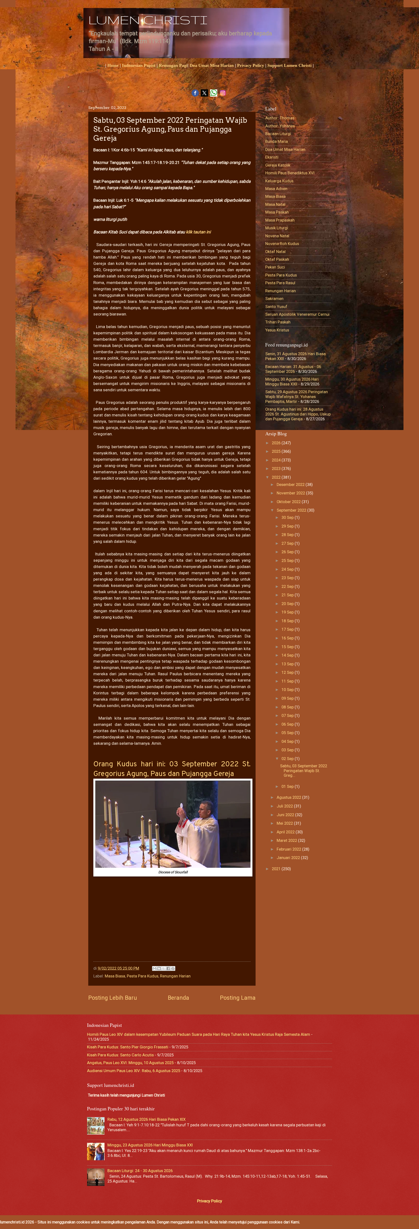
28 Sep (288, 534)
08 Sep (288, 707)
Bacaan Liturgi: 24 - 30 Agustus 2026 (140, 1170)
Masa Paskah (277, 212)
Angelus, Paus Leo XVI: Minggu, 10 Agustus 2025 (130, 1062)
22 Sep (288, 586)
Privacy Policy (250, 65)
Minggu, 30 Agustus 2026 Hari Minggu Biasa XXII (292, 381)
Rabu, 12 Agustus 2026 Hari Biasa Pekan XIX (146, 1119)
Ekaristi (271, 157)
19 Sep (288, 612)
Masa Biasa (115, 976)
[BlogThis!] (159, 968)
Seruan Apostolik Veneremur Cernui (297, 314)
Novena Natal (277, 236)
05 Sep (288, 732)
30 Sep (288, 517)
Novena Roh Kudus (282, 243)
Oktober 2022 (289, 501)
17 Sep (288, 629)
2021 (277, 869)
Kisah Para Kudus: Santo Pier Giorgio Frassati (127, 1047)
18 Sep (288, 621)
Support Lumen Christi (289, 65)
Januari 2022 (289, 857)
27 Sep (288, 543)
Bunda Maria (276, 141)
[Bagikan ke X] (163, 968)
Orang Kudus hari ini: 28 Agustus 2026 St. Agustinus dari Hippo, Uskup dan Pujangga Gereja (298, 414)
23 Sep (288, 578)
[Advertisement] (171, 925)
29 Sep (288, 526)
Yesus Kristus (277, 330)
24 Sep (288, 569)
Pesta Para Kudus (142, 976)
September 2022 (292, 510)
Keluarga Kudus (279, 181)
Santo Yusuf (276, 306)
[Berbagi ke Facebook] (168, 968)
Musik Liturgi (276, 228)
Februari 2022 (289, 849)
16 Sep (288, 638)
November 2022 (291, 493)
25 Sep (288, 560)
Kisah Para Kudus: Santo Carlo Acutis (120, 1055)
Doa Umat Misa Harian (212, 65)
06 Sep (288, 724)
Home (113, 65)
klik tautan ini (198, 232)
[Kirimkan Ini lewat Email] (154, 968)
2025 (277, 451)
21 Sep (288, 595)
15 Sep (288, 647)
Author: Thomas (279, 118)
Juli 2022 (285, 806)
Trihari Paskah (277, 322)
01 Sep (288, 786)
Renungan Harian (175, 976)
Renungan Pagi (173, 65)
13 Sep (288, 664)
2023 (277, 468)
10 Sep (288, 689)
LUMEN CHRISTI (147, 20)
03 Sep (288, 750)
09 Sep (288, 698)
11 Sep (288, 681)
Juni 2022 (286, 815)
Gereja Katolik (277, 165)
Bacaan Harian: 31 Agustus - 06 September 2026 (293, 369)
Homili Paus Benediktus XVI (289, 173)
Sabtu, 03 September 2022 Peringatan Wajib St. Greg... (303, 771)
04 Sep (288, 741)
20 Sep (288, 603)
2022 (277, 477)
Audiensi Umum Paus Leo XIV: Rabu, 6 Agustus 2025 (133, 1070)
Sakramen (274, 298)
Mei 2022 (285, 823)
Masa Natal (275, 204)
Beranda (178, 997)
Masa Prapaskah (280, 220)
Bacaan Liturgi (278, 133)
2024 (277, 460)
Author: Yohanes (280, 126)
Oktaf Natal (275, 251)
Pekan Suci (275, 267)
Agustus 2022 (289, 797)
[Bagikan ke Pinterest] (172, 968)
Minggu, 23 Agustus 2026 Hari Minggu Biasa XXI (150, 1145)
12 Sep (288, 672)
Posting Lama (238, 997)
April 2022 (286, 832)
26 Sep (288, 552)
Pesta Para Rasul (280, 283)
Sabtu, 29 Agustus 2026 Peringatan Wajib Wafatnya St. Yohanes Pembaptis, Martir (296, 397)
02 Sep (288, 758)
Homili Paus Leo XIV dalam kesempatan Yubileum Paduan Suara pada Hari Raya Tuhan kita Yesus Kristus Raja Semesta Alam (198, 1034)
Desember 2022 (291, 484)
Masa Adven (276, 188)
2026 (277, 443)
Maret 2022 (287, 840)
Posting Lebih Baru (112, 997)
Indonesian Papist (138, 65)
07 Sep (288, 715)
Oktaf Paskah (277, 259)
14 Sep (288, 655)
